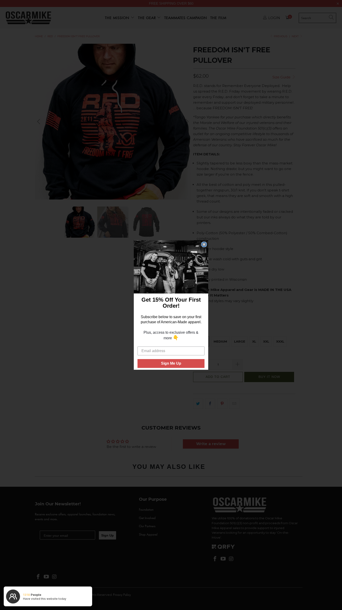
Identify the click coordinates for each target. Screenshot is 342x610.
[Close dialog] (204, 244)
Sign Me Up (171, 363)
